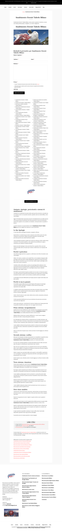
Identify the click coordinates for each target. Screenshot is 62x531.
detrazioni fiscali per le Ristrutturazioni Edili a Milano (33, 424)
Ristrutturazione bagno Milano (48, 492)
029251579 (9, 504)
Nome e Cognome (18, 55)
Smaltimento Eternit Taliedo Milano (28, 432)
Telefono (16, 59)
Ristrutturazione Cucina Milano (48, 494)
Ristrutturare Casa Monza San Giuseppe (22, 446)
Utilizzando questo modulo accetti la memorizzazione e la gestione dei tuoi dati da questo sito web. (28, 87)
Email (32, 59)
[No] (60, 2)
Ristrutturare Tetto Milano (48, 490)
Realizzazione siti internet (22, 527)
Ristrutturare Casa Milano (47, 475)
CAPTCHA (16, 89)
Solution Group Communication (34, 527)
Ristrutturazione (19, 427)
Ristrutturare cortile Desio (19, 458)
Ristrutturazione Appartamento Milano (50, 480)
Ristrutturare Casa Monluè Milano (29, 503)
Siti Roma (43, 527)
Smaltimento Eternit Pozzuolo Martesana (22, 441)
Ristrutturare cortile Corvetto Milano (21, 448)
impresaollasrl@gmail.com (11, 505)
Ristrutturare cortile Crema (28, 489)
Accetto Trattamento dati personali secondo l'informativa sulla (27, 84)
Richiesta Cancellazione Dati (44, 526)
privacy (38, 84)
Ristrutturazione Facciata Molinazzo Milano (23, 444)
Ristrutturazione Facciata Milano (49, 497)
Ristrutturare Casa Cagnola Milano (21, 454)
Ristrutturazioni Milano (47, 478)
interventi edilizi (25, 425)
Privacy (16, 82)
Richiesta (16, 63)
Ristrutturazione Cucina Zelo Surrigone (22, 456)
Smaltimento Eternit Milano (48, 485)
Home (23, 11)
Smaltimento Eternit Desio (19, 450)
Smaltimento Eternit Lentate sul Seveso (31, 475)
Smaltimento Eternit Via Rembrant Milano (22, 452)
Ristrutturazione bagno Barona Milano (22, 442)
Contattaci (44, 499)
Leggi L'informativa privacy (33, 526)
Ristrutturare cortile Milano (48, 487)
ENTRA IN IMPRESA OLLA (31, 201)
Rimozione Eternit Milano (47, 483)
